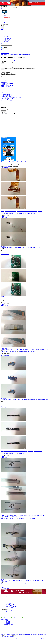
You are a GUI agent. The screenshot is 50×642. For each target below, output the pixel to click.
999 (8, 217)
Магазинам (8, 612)
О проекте (3, 595)
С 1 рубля (28, 68)
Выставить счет (9, 614)
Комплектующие (27, 54)
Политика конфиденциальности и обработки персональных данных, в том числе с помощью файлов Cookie (23, 634)
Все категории (4, 54)
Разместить (3, 33)
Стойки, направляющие (30, 518)
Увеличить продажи (10, 604)
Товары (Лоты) (6, 68)
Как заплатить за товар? (11, 606)
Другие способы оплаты (9, 624)
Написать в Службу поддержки (7, 636)
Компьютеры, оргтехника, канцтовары (16, 54)
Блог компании (9, 597)
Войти (2, 49)
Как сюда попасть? (15, 60)
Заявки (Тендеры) (22, 68)
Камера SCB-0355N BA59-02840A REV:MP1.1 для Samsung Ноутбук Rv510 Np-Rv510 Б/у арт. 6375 (21, 451)
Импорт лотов (9, 605)
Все (2, 68)
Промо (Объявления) (14, 68)
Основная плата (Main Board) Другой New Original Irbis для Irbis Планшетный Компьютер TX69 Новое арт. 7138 (24, 349)
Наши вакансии (9, 596)
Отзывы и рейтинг (10, 607)
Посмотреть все (4, 167)
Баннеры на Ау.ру (9, 610)
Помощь (3, 601)
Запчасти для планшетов (30, 213)
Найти (3, 26)
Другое (26, 402)
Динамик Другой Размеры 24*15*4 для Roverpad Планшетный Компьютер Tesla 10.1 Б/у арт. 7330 (21, 247)
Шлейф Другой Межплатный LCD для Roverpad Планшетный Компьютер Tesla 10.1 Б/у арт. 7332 (21, 211)
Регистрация (3, 52)
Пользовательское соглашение (7, 633)
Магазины (33, 68)
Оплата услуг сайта (5, 619)
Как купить (8, 602)
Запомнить (4, 47)
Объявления (8, 611)
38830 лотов (7, 166)
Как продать (8, 603)
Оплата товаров (4, 626)
